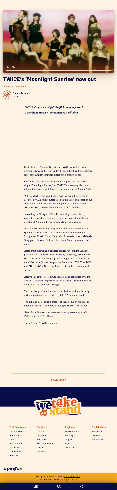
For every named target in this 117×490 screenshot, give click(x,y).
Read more (58, 380)
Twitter (96, 435)
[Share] (81, 486)
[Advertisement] (58, 141)
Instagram (97, 439)
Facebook (97, 431)
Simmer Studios (72, 476)
